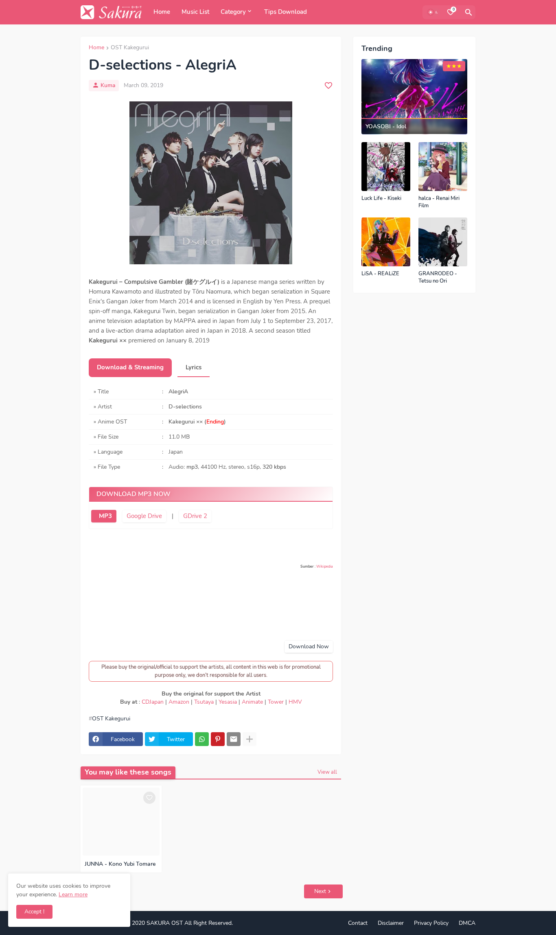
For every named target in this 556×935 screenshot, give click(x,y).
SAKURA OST (165, 923)
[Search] (468, 12)
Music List (195, 12)
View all (327, 772)
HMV (295, 702)
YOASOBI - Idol (386, 126)
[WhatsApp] (202, 739)
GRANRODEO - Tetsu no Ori (437, 277)
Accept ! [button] (34, 911)
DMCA (467, 923)
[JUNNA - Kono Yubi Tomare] (121, 822)
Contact (358, 923)
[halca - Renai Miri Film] (442, 166)
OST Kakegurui (130, 48)
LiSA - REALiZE (380, 273)
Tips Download (285, 12)
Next (320, 891)
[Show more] (249, 739)
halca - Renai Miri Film (439, 202)
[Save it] (328, 85)
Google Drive (144, 516)
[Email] (234, 739)
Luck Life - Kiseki (381, 198)
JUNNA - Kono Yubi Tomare (120, 864)
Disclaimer (391, 923)
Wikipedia (324, 566)
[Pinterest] (218, 739)
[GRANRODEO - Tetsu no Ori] (442, 241)
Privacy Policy (431, 923)
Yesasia (228, 702)
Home (161, 12)
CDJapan (153, 702)
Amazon (179, 702)
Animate (252, 702)
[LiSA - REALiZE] (385, 241)
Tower (276, 702)
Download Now (309, 646)
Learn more (73, 894)
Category (233, 12)
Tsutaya (204, 702)
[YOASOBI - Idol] (414, 96)
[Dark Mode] (433, 12)
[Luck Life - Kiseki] (385, 166)
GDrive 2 (195, 516)
